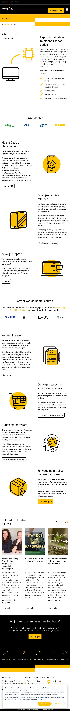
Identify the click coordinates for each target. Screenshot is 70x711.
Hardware (37, 659)
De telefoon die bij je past (48, 243)
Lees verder (7, 608)
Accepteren (44, 703)
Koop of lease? (8, 375)
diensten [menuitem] (7, 24)
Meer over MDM (8, 186)
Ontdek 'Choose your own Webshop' (51, 415)
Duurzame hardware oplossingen (14, 459)
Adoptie (63, 659)
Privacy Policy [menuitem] (20, 709)
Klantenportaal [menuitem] (14, 2)
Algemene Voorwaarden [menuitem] (32, 709)
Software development (21, 659)
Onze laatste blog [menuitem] (33, 681)
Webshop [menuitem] (4, 2)
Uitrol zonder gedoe (45, 502)
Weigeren (58, 703)
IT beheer (5, 659)
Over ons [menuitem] (30, 684)
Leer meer (6, 281)
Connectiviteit (51, 659)
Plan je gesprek (35, 636)
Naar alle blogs (61, 522)
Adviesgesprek (56, 10)
